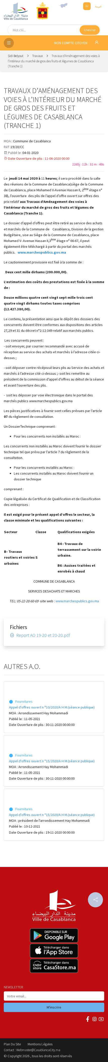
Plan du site (12, 1044)
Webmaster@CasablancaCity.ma (38, 1050)
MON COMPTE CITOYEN (71, 43)
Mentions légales (40, 1044)
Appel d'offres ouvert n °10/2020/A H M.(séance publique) (52, 707)
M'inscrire (54, 1007)
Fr (87, 6)
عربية (98, 6)
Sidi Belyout (16, 56)
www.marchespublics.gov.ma (77, 601)
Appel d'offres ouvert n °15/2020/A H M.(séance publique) (52, 761)
